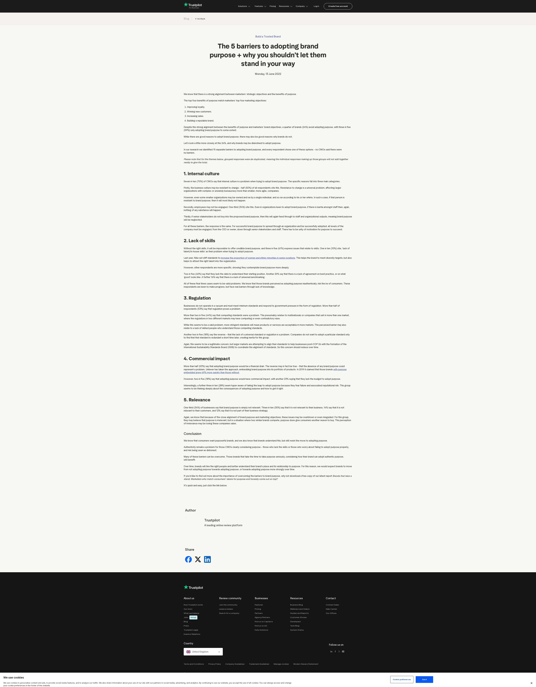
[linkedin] (331, 651)
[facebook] (335, 651)
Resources (284, 6)
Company (300, 6)
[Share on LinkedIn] (207, 559)
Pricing (273, 6)
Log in (316, 6)
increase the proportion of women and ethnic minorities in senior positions (258, 258)
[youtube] (343, 651)
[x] (339, 651)
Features (259, 6)
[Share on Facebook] (188, 559)
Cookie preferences (402, 679)
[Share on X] (198, 559)
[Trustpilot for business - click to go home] (193, 6)
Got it (424, 679)
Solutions (242, 6)
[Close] (531, 683)
